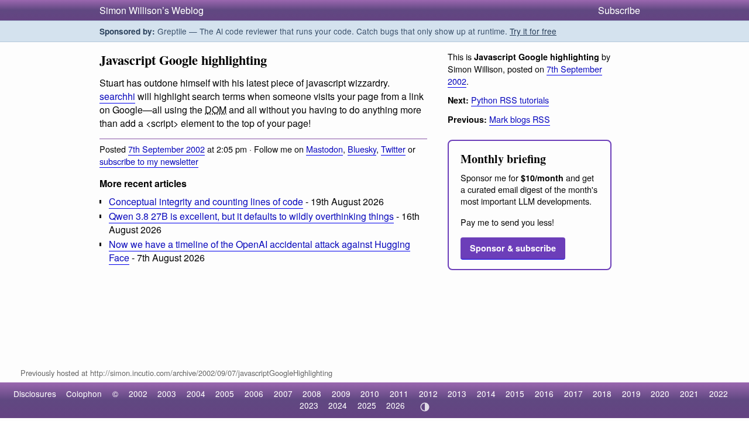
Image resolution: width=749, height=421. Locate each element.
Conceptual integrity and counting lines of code (206, 201)
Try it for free (533, 31)
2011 (399, 393)
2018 (602, 393)
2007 (283, 393)
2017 (573, 393)
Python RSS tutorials (510, 100)
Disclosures (34, 393)
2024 (337, 405)
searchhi (117, 96)
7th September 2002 (166, 149)
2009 (341, 393)
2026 (395, 405)
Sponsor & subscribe (513, 248)
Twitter (393, 149)
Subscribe (619, 10)
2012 (428, 393)
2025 (367, 405)
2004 (196, 393)
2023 (309, 405)
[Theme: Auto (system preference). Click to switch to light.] (424, 407)
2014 (486, 393)
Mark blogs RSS (519, 119)
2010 (369, 393)
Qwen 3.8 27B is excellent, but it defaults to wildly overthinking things (251, 216)
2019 (631, 393)
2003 (166, 393)
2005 (224, 393)
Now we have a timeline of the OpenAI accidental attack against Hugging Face (259, 250)
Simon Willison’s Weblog (151, 10)
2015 (515, 393)
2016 (544, 393)
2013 (457, 393)
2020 (660, 393)
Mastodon (324, 149)
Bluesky (362, 149)
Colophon (84, 393)
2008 (312, 393)
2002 (138, 393)
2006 (254, 393)
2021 (689, 393)
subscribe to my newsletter (148, 161)
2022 (718, 393)
